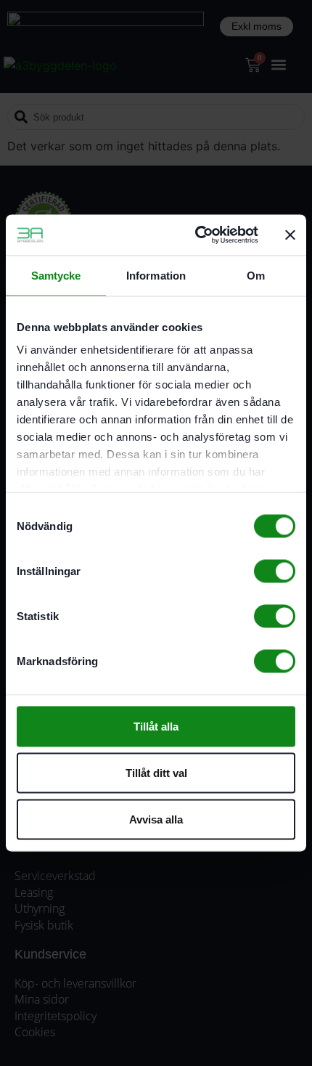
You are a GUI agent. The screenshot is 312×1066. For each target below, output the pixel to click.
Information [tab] (156, 275)
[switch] (274, 570)
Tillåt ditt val (156, 772)
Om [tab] (256, 275)
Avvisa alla (156, 819)
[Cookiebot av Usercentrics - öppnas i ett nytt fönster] (196, 235)
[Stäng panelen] (290, 234)
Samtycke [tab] (56, 275)
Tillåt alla (156, 726)
